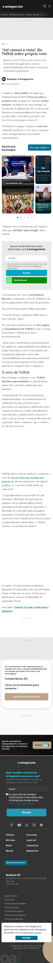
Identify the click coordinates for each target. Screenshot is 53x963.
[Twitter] (11, 825)
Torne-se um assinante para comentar (22, 686)
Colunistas (32, 846)
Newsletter (32, 851)
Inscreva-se (20, 280)
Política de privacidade (15, 904)
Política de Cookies (14, 911)
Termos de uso (12, 908)
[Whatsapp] (26, 825)
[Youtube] (19, 825)
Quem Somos (11, 896)
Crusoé (4, 15)
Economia (45, 15)
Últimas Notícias (17, 15)
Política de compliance (15, 915)
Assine (38, 745)
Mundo (36, 15)
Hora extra (10, 900)
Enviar (26, 273)
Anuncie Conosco (16, 863)
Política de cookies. (32, 932)
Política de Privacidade (21, 803)
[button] (17, 217)
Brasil (29, 15)
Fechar (26, 937)
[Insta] (34, 825)
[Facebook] (41, 825)
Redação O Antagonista (20, 79)
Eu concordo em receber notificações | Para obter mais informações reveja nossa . (27, 266)
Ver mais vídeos (38, 147)
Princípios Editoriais (14, 919)
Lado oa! (31, 840)
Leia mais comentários (26, 696)
